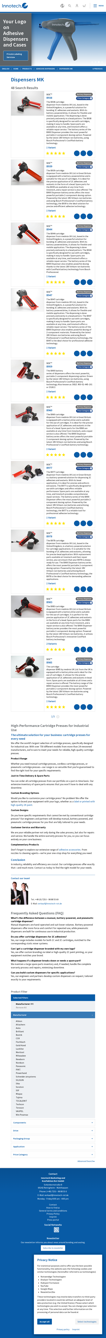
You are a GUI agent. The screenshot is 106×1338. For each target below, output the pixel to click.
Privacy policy (63, 1329)
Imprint (76, 1329)
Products (27, 69)
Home (15, 69)
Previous (2, 39)
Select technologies (87, 1321)
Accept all (45, 1321)
